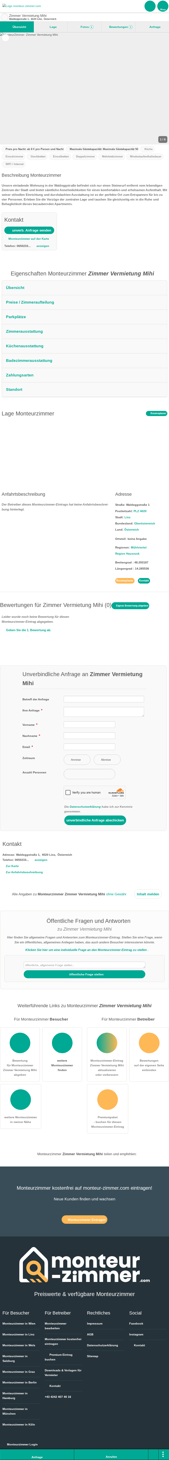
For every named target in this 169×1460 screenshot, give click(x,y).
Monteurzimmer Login (22, 1444)
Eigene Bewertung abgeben (131, 605)
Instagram (136, 1334)
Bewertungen (119, 27)
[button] (84, 88)
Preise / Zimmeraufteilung (30, 302)
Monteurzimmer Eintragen (86, 1219)
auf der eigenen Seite (149, 1065)
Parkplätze (16, 317)
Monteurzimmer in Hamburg (15, 1396)
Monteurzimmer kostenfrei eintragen (63, 1341)
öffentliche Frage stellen (86, 974)
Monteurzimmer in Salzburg (15, 1358)
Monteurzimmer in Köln (18, 1424)
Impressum (94, 1323)
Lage (53, 27)
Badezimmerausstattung (29, 360)
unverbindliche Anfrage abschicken (95, 820)
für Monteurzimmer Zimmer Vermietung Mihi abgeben (20, 1067)
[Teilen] (153, 1454)
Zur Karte (12, 866)
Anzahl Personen (34, 772)
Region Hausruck (127, 553)
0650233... (24, 246)
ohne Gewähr (116, 894)
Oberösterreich (144, 523)
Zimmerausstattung (24, 331)
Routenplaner (158, 413)
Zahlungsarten (20, 375)
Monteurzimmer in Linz (18, 1334)
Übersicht (19, 27)
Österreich (131, 529)
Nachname (30, 735)
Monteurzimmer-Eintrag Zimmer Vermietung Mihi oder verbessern (107, 1067)
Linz (127, 517)
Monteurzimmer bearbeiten (55, 1326)
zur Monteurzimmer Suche (4, 17)
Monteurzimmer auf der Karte (28, 238)
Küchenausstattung (24, 346)
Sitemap (92, 1356)
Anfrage (155, 27)
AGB (90, 1334)
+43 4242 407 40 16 (58, 1396)
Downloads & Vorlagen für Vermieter (63, 1373)
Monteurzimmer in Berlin (19, 1382)
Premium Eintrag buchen (59, 1357)
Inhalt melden (148, 894)
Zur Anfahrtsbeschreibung (24, 872)
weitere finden (62, 1065)
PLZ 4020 (140, 511)
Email (26, 747)
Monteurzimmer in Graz (18, 1371)
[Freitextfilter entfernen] (150, 6)
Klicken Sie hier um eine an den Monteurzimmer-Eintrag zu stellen (86, 950)
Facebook (136, 1323)
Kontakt (144, 580)
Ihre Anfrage (31, 710)
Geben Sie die (28, 630)
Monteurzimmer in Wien (18, 1323)
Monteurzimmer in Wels (18, 1345)
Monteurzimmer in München (15, 1411)
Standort (14, 389)
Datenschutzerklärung (85, 806)
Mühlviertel (139, 547)
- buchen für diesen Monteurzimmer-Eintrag (107, 1122)
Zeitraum (28, 758)
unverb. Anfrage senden (31, 230)
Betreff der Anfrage (35, 699)
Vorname (28, 724)
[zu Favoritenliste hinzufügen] (5, 38)
